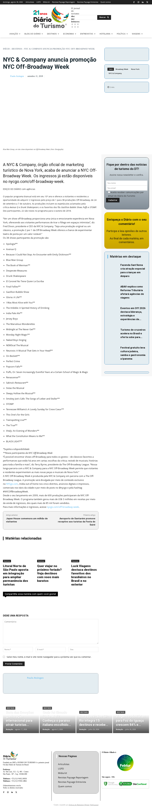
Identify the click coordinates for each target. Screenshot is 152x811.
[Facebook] (134, 2)
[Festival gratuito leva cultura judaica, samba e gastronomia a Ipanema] (113, 349)
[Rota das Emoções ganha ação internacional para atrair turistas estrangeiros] (21, 717)
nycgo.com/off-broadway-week (36, 181)
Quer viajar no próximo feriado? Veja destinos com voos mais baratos (49, 573)
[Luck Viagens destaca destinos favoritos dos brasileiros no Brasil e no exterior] (84, 553)
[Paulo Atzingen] (6, 76)
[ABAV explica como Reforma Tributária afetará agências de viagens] (113, 288)
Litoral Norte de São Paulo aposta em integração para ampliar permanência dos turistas (15, 575)
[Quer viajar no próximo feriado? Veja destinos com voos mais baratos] (50, 553)
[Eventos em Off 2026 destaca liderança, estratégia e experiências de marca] (113, 310)
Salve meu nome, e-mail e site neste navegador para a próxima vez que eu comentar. (49, 656)
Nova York (135, 69)
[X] (147, 2)
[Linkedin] (143, 2)
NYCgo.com (12, 483)
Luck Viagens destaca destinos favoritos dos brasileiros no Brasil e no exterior (84, 575)
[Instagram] (138, 2)
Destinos (17, 49)
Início (6, 49)
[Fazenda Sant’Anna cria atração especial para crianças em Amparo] (113, 266)
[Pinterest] (145, 54)
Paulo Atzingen (17, 76)
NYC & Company (115, 73)
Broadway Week (122, 69)
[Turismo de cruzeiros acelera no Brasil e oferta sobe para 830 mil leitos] (113, 331)
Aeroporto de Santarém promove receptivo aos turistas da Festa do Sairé (76, 521)
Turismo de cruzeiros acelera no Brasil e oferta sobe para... (132, 333)
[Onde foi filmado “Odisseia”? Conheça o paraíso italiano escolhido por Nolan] (58, 717)
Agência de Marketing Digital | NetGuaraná (83, 805)
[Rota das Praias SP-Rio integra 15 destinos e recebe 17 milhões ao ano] (94, 717)
